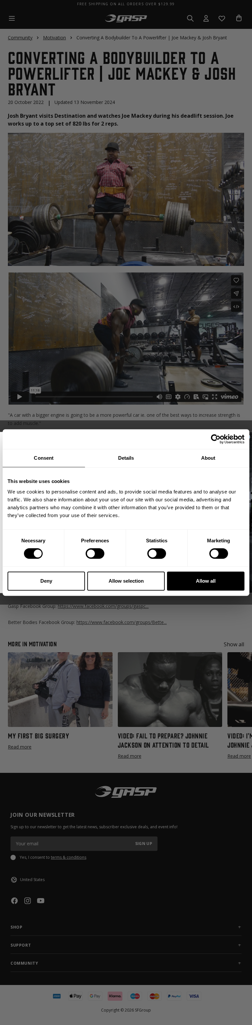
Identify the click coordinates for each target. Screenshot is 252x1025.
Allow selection (126, 581)
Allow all (206, 581)
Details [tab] (126, 458)
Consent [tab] (43, 458)
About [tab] (208, 458)
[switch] (95, 553)
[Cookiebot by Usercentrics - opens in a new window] (215, 439)
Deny (46, 581)
